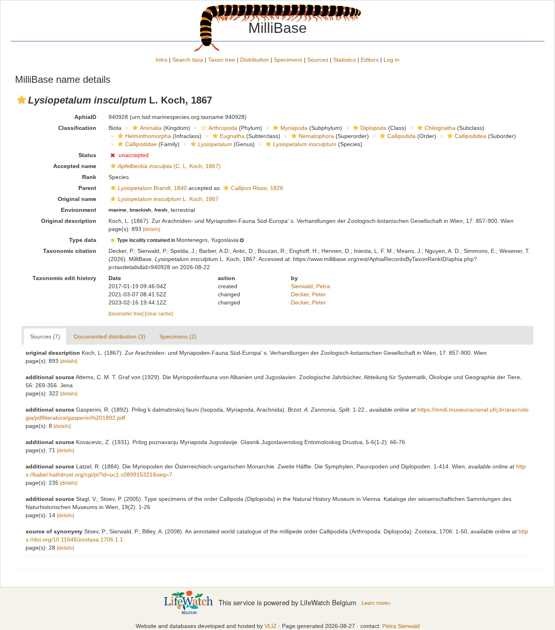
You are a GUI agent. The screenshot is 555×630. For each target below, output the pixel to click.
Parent (87, 188)
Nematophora (316, 136)
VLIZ (270, 626)
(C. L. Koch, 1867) (169, 166)
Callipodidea (470, 136)
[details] (151, 229)
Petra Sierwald (401, 626)
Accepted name (74, 166)
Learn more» (376, 602)
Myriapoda (294, 128)
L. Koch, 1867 (168, 199)
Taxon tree (221, 59)
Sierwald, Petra (310, 286)
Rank (89, 177)
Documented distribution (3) (109, 336)
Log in (391, 59)
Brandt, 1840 (152, 188)
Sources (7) (45, 336)
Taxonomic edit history (64, 278)
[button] (21, 100)
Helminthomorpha (148, 136)
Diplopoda (373, 128)
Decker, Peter (308, 294)
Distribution (254, 59)
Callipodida (401, 136)
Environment (78, 210)
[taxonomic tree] (126, 314)
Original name (77, 199)
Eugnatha (232, 136)
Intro (161, 59)
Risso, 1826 (257, 188)
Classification (77, 128)
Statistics (344, 59)
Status (87, 155)
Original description (68, 221)
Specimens (288, 59)
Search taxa (187, 59)
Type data (82, 240)
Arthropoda (222, 128)
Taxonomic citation (69, 251)
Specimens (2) (178, 336)
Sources (317, 59)
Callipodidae (141, 144)
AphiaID (85, 117)
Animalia (151, 128)
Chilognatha (440, 128)
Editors (370, 59)
